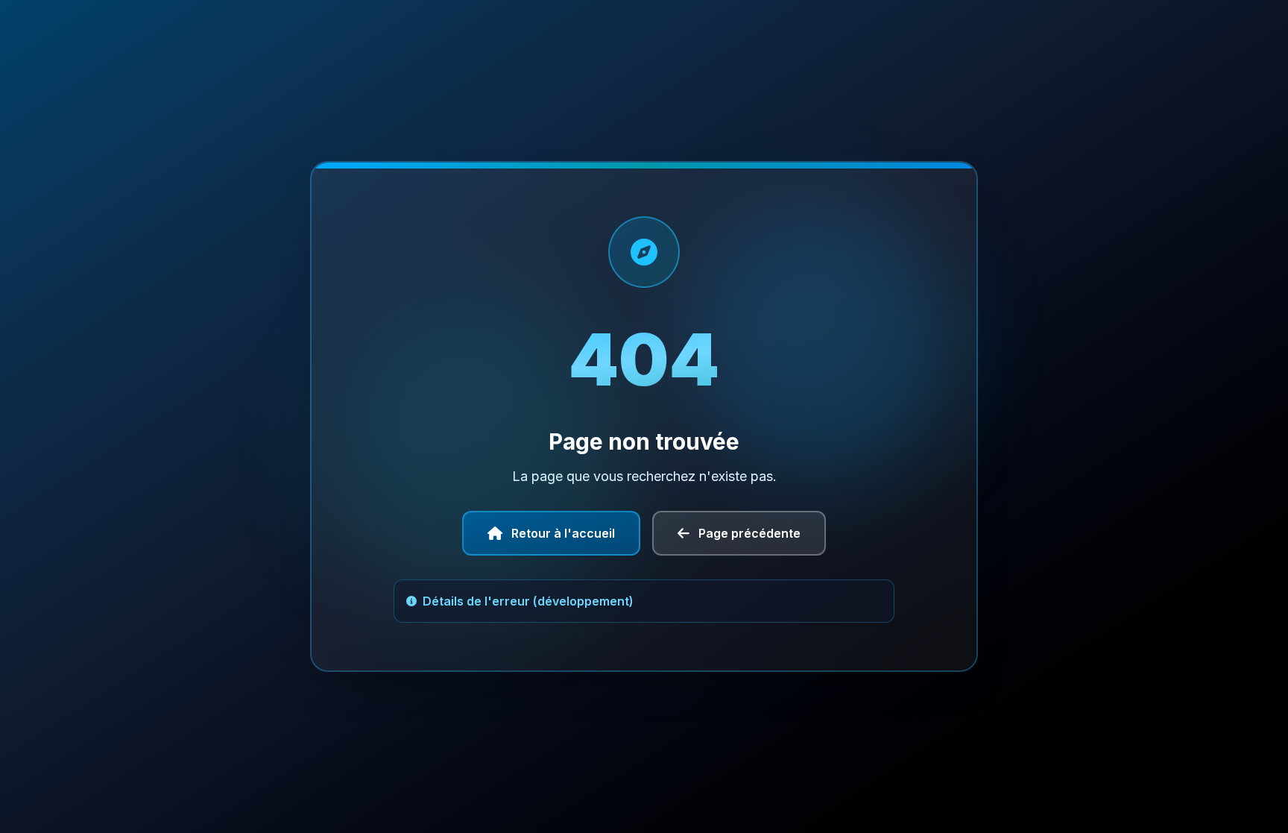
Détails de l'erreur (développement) (528, 601)
